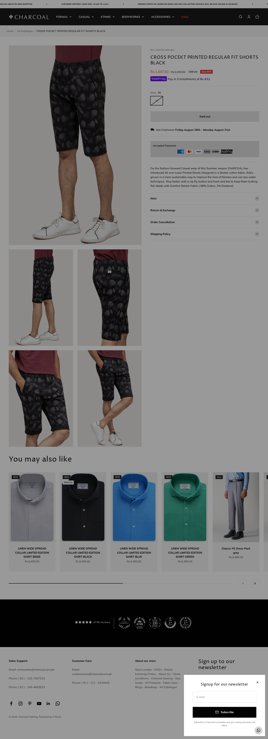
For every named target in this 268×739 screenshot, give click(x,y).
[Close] (257, 682)
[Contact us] (259, 730)
